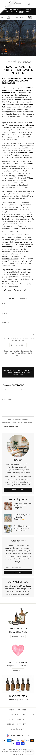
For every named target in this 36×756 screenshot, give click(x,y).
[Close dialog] (34, 369)
